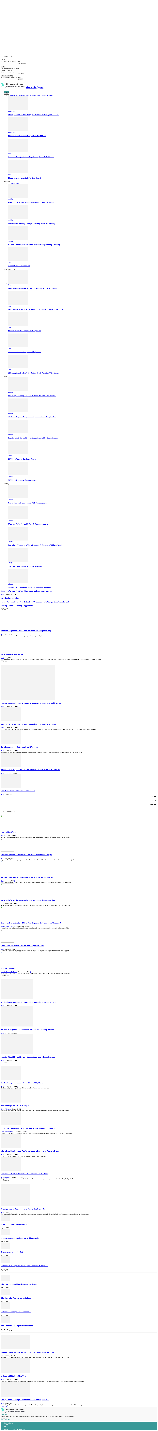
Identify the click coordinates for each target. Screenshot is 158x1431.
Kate (2, 634)
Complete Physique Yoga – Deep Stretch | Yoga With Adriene (31, 157)
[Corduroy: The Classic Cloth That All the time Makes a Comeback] (11, 1124)
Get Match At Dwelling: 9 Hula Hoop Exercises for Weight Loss (27, 1352)
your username (22, 63)
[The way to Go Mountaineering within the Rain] (5, 1234)
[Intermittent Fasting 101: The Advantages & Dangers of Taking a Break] (18, 540)
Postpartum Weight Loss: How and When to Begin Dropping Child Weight (31, 703)
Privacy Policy (8, 1423)
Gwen (2, 949)
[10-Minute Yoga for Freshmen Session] (18, 454)
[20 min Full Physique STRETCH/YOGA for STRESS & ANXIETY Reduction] (11, 766)
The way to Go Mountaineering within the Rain (20, 1238)
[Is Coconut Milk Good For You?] (15, 1372)
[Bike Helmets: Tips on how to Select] (5, 1294)
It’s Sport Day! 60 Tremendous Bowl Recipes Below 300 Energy (27, 877)
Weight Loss (46, 95)
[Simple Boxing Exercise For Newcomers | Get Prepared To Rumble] (11, 720)
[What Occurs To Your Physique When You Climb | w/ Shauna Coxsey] (18, 197)
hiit (11, 95)
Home (6, 92)
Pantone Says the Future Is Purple (15, 1106)
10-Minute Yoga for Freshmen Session (22, 459)
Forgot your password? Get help (10, 68)
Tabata (38, 95)
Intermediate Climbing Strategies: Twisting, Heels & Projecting (31, 223)
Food (9, 285)
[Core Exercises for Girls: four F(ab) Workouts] (11, 743)
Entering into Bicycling (10, 598)
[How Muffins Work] (7, 828)
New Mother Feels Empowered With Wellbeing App (27, 503)
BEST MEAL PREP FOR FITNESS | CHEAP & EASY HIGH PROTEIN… (36, 310)
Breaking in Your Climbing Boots (14, 1224)
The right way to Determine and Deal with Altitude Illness (24, 1209)
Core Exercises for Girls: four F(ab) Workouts (19, 747)
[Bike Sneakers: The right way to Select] (5, 1322)
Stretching (33, 95)
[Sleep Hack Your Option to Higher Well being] (18, 561)
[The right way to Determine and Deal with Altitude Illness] (15, 1205)
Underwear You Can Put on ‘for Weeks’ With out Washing (24, 1174)
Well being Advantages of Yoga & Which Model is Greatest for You (28, 1002)
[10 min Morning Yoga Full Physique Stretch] (18, 173)
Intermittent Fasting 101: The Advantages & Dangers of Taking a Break (35, 545)
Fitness (6, 94)
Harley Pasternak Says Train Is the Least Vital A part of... (25, 1400)
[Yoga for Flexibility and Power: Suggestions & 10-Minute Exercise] (18, 432)
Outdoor (7, 181)
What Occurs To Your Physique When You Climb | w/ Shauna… (32, 202)
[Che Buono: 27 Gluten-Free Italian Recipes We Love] (7, 942)
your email (21, 73)
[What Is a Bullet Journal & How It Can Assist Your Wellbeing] (18, 519)
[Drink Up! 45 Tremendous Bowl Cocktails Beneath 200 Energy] (7, 851)
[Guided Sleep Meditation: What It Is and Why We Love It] (18, 582)
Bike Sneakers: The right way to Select (17, 1326)
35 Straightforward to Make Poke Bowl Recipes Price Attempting (28, 900)
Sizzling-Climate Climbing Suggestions (17, 606)
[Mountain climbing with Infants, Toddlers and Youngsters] (5, 1262)
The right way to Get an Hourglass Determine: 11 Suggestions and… (33, 115)
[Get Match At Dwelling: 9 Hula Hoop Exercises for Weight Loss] (15, 1348)
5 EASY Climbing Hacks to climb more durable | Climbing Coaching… (35, 245)
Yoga (51, 95)
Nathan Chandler (6, 1177)
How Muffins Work (8, 832)
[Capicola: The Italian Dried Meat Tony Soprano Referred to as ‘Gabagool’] (7, 919)
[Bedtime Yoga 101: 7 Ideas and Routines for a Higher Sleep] (15, 627)
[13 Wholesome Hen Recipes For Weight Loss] (18, 325)
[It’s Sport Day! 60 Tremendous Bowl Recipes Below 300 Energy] (7, 874)
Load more (4, 1406)
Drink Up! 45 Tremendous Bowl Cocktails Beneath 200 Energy (26, 855)
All (9, 95)
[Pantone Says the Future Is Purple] (11, 1102)
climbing (12, 183)
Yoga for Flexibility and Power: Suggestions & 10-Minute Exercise (33, 438)
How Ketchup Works (9, 968)
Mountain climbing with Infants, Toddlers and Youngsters (24, 1266)
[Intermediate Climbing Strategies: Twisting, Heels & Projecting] (18, 218)
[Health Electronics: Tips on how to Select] (11, 787)
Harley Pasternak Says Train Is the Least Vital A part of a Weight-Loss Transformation (36, 602)
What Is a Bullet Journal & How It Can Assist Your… (28, 524)
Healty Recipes (9, 269)
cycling (17, 183)
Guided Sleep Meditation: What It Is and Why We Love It (29, 587)
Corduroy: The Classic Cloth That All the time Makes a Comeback (28, 1128)
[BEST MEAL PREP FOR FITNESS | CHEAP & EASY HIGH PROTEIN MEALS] (18, 304)
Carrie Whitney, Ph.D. (7, 1131)
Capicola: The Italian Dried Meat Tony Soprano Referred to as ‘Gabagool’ (31, 923)
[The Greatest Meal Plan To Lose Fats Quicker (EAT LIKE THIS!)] (18, 283)
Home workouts (16, 95)
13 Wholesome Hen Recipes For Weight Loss (24, 331)
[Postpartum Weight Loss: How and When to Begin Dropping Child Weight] (28, 699)
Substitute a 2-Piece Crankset (19, 266)
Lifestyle (7, 484)
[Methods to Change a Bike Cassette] (5, 1308)
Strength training (26, 95)
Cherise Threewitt (6, 1109)
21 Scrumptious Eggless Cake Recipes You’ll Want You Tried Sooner (33, 373)
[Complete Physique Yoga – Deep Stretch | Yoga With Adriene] (18, 151)
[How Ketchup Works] (7, 965)
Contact (6, 1426)
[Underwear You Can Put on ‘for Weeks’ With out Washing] (11, 1170)
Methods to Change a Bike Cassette (16, 1312)
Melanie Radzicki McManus (9, 926)
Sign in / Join (8, 56)
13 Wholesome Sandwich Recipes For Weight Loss (27, 136)
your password (22, 65)
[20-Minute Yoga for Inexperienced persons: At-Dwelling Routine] (18, 411)
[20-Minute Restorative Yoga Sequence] (18, 475)
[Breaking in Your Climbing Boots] (5, 1221)
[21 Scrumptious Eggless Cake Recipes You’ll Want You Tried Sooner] (18, 368)
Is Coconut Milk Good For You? (13, 1376)
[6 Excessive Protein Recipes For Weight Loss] (18, 346)
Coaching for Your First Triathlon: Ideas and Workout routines (26, 591)
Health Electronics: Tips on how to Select (18, 791)
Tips (41, 95)
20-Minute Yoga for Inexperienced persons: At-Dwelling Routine (32, 417)
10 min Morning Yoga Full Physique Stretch (24, 178)
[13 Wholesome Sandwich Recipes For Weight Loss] (18, 130)
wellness (7, 376)
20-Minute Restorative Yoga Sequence (22, 480)
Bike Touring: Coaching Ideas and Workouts (19, 1284)
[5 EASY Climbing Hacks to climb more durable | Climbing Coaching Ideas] (18, 239)
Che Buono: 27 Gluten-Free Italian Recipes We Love (22, 946)
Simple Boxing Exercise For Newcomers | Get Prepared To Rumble (28, 724)
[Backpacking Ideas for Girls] (15, 651)
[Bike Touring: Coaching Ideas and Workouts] (5, 1280)
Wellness (10, 392)
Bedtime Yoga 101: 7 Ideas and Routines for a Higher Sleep (26, 631)
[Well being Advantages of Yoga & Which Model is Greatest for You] (18, 390)
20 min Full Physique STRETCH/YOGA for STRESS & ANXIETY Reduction (30, 770)
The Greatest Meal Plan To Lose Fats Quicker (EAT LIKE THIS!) (32, 288)
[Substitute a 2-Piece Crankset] (18, 260)
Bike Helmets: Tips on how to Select (16, 1298)
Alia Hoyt (3, 835)
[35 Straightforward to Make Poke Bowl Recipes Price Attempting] (7, 896)
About (6, 1424)
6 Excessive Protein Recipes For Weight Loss (24, 352)
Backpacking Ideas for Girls (13, 654)
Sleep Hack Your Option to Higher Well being (25, 566)
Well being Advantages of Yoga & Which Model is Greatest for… (32, 396)
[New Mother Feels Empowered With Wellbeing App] (18, 498)
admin (2, 594)
